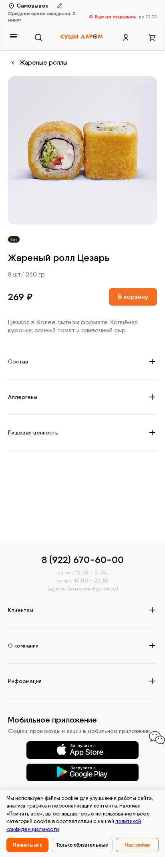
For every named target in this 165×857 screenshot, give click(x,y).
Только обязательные (82, 845)
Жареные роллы (43, 62)
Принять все (27, 845)
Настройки (137, 845)
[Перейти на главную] (81, 37)
